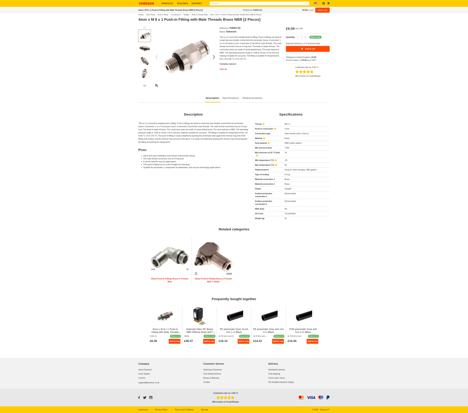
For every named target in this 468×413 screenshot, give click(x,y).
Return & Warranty (211, 378)
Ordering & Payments (212, 370)
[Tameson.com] (146, 3)
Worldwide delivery (276, 370)
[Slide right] (157, 57)
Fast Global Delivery (212, 374)
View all (223, 69)
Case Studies (144, 374)
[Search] (307, 3)
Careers (141, 378)
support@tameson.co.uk (148, 383)
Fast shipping (274, 374)
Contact (206, 382)
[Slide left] (214, 57)
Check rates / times (276, 378)
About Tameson (145, 370)
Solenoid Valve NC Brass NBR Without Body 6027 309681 (199, 332)
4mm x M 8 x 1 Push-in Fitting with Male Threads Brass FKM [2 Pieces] (165, 332)
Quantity (290, 37)
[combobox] (259, 3)
